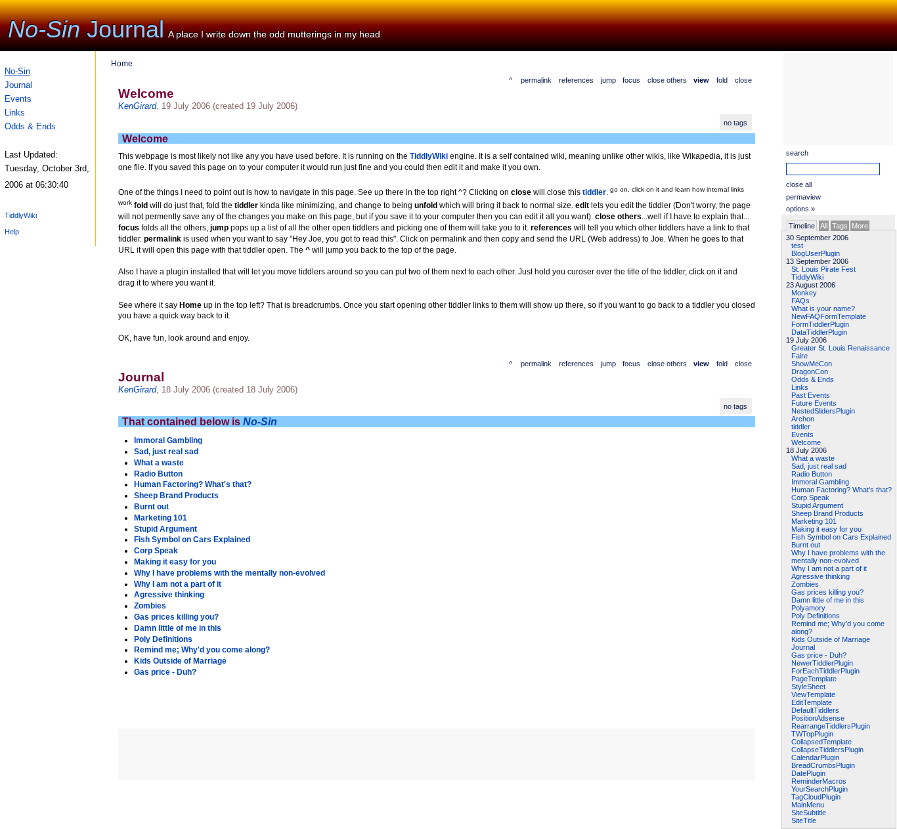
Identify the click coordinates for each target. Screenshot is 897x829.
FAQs (800, 301)
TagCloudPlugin (816, 797)
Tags (840, 226)
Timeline (802, 226)
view (701, 80)
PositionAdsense (817, 718)
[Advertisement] (829, 98)
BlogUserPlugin (815, 253)
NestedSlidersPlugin (823, 411)
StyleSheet (808, 687)
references (576, 80)
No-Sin (44, 29)
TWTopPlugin (812, 734)
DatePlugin (808, 773)
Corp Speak (810, 497)
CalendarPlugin (815, 757)
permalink (536, 80)
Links (15, 112)
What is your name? (823, 308)
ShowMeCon (811, 364)
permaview (803, 197)
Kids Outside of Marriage (830, 639)
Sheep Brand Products (827, 513)
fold (722, 80)
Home (122, 63)
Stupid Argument (817, 505)
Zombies (805, 584)
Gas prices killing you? (827, 592)
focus (631, 80)
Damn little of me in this (827, 600)
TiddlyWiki (21, 215)
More (860, 226)
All (823, 226)
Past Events (810, 395)
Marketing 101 (814, 521)
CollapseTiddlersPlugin (827, 750)
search (797, 153)
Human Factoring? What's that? (841, 490)
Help (12, 232)
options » (800, 209)
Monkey (804, 293)
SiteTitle (803, 820)
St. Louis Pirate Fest (823, 269)
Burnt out (805, 545)
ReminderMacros (818, 781)
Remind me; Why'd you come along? (202, 649)
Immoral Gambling (820, 482)
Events (18, 99)
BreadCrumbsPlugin (823, 765)
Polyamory (808, 608)
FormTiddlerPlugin (820, 324)
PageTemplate (814, 679)
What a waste (813, 458)
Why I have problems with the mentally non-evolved (838, 556)
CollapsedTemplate (821, 742)
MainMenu (807, 805)
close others (667, 80)
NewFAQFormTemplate (828, 316)
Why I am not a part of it (829, 568)
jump (608, 80)
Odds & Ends (30, 126)
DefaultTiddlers (815, 710)
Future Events (814, 403)
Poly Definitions (815, 616)
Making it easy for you (826, 529)
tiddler (800, 427)
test (797, 245)
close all (799, 184)
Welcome (806, 442)
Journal (125, 29)
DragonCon (809, 371)
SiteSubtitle (808, 813)
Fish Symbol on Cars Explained (841, 537)
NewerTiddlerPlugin (822, 663)
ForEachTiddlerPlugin (825, 671)
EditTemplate (811, 702)
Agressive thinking (820, 576)
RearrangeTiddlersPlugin (830, 726)
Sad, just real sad (818, 466)
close (743, 80)
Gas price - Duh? (818, 655)
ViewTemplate (813, 694)
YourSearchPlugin (819, 789)
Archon (802, 419)
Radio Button (811, 474)
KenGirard (137, 106)
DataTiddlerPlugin (819, 332)
